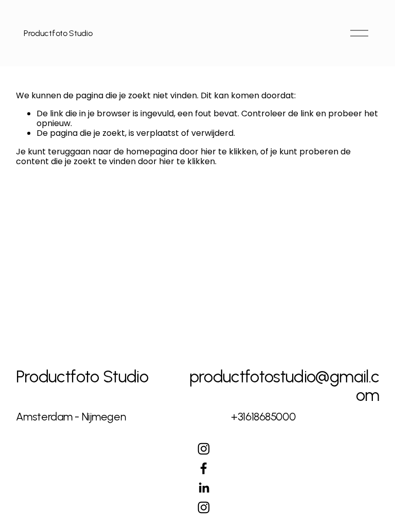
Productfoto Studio (58, 33)
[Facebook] (204, 468)
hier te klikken (229, 151)
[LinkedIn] (204, 488)
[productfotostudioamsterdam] (204, 449)
